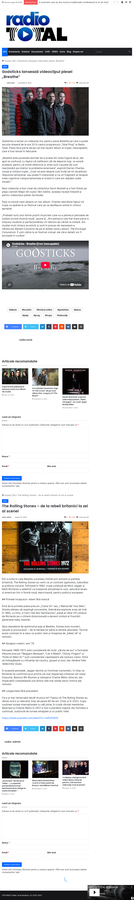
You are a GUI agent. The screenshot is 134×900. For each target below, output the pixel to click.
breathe (27, 309)
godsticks (64, 309)
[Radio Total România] (36, 26)
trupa (49, 315)
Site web (51, 466)
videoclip (63, 315)
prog (37, 315)
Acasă (7, 61)
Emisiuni (26, 51)
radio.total (11, 83)
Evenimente (14, 51)
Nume (6, 456)
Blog (69, 51)
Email (5, 466)
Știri (5, 51)
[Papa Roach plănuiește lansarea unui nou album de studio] (15, 376)
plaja (26, 315)
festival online (45, 309)
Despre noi (78, 51)
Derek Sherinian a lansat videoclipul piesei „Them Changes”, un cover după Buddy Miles (74, 401)
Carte (62, 51)
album (13, 309)
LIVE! (47, 51)
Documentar (37, 51)
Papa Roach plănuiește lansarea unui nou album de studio (14, 389)
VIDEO (55, 51)
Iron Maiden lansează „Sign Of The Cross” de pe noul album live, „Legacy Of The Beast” (45, 392)
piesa (78, 309)
